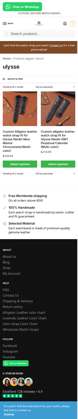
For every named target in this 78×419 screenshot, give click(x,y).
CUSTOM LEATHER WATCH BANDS (39, 13)
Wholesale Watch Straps (21, 329)
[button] (72, 24)
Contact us (56, 45)
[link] (19, 391)
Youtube (9, 357)
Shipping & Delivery (18, 301)
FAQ (6, 289)
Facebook (10, 345)
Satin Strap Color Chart (20, 324)
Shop (7, 268)
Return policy (13, 306)
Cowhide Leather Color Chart (24, 318)
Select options (20, 164)
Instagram (10, 351)
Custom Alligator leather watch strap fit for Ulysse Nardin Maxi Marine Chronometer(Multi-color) (20, 141)
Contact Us (11, 295)
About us (9, 256)
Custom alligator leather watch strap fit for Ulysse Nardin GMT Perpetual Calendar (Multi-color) (58, 139)
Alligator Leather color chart (24, 312)
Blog (6, 262)
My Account (11, 273)
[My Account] (65, 23)
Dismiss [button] (9, 414)
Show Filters (15, 79)
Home (6, 58)
